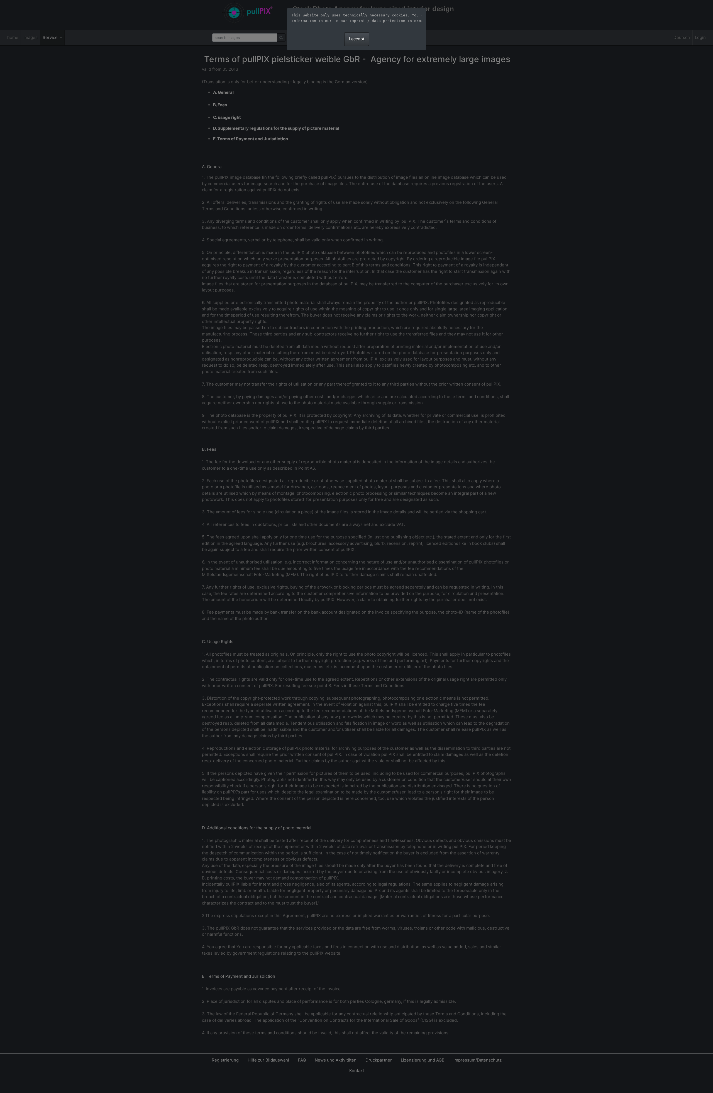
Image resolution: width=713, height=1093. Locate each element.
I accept (356, 38)
